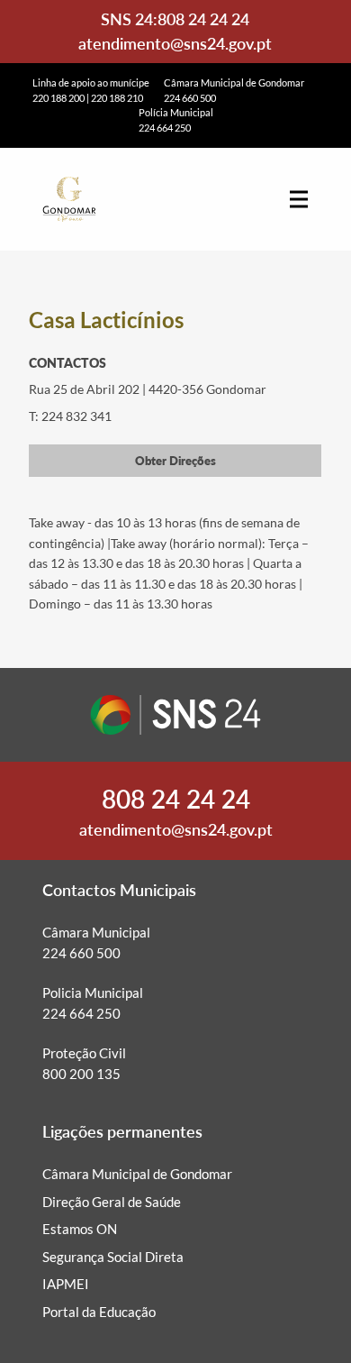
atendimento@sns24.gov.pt (175, 43)
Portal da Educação (99, 1312)
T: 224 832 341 (70, 416)
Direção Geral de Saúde (111, 1202)
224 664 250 (165, 127)
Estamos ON (79, 1229)
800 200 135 (81, 1074)
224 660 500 (190, 98)
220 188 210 (117, 98)
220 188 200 (58, 98)
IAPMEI (65, 1284)
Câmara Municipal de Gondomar (137, 1174)
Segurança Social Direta (113, 1257)
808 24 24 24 (203, 19)
